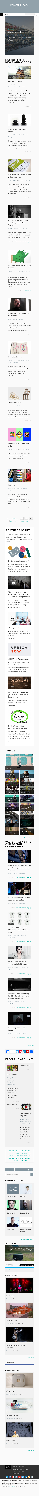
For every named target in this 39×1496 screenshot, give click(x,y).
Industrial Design (11, 817)
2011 (21, 1156)
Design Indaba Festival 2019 (18, 561)
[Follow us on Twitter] (9, 1169)
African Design (18, 319)
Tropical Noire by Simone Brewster (17, 130)
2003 (28, 1158)
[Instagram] (16, 1477)
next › (22, 521)
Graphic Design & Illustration (26, 808)
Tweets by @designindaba (13, 1270)
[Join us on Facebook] (19, 1169)
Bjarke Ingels (11, 1213)
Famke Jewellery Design (25, 1230)
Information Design (26, 817)
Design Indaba (11, 1196)
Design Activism (11, 792)
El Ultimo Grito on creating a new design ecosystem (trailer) (19, 222)
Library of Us (15, 32)
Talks (10, 873)
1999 (21, 1160)
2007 (13, 1158)
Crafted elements (14, 402)
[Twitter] (17, 1051)
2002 (13, 1160)
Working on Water (15, 81)
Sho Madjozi (10, 1296)
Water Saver (10, 1391)
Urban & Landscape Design (26, 832)
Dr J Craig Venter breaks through (17, 1028)
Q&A (9, 319)
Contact (21, 1467)
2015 (28, 1153)
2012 (17, 1156)
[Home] (19, 5)
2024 (17, 1151)
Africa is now (12, 1074)
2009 (28, 1156)
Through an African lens (17, 628)
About (15, 1467)
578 (26, 518)
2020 (10, 1153)
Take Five (11, 485)
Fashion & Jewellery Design (12, 799)
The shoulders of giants (25, 1114)
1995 (25, 1160)
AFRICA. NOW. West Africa (18, 659)
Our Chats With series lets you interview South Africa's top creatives (18, 694)
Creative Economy (26, 784)
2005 (21, 1158)
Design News (12, 271)
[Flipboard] (27, 1051)
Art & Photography (26, 776)
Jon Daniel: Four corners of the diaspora (18, 314)
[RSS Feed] (29, 1477)
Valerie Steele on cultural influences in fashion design (18, 962)
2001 (17, 1160)
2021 (28, 1151)
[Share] (31, 1051)
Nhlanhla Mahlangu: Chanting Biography (16, 1346)
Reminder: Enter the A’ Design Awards (19, 266)
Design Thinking (24, 180)
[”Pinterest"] (28, 1169)
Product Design (10, 833)
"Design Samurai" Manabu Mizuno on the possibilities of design (19, 929)
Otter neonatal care (12, 1416)
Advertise (15, 1469)
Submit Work (24, 1469)
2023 (21, 1151)
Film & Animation (26, 800)
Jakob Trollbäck (11, 1440)
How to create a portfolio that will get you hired (19, 175)
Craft (19, 406)
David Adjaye (24, 1213)
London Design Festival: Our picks (18, 444)
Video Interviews (14, 85)
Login (14, 1471)
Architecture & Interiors (16, 87)
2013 (13, 1156)
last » (27, 521)
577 (22, 518)
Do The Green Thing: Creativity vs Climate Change (19, 727)
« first (8, 518)
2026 (10, 1151)
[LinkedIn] (24, 1051)
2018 (17, 1153)
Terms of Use (16, 1473)
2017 (21, 1153)
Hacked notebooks (15, 357)
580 (11, 521)
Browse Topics (29, 838)
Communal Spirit (11, 1320)
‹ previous (14, 518)
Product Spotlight (14, 135)
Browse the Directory (27, 1239)
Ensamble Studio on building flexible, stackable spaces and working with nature (19, 995)
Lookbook (11, 406)
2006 (17, 1158)
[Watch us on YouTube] (19, 1477)
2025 (13, 1151)
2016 (25, 1153)
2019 (13, 1153)
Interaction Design (11, 825)
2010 (25, 1156)
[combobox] (30, 14)
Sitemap (21, 1471)
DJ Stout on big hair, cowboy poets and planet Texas (19, 898)
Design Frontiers (13, 1078)
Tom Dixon (10, 1229)
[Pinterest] (20, 1051)
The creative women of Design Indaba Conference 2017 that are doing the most (19, 594)
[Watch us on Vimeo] (22, 1477)
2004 (25, 1158)
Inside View (12, 180)
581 (16, 521)
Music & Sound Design (25, 824)
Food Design (10, 809)
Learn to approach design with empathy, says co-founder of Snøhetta (19, 867)
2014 (10, 1156)
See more (31, 1045)
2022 (25, 1151)
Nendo (22, 1196)
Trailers (10, 228)
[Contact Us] (32, 1477)
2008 (10, 1158)
